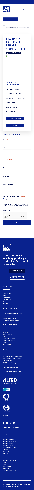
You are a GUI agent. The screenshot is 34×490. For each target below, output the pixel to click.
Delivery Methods (7, 334)
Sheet (4, 464)
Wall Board (6, 468)
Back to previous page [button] (10, 19)
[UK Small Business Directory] (6, 389)
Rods (4, 456)
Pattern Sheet (6, 454)
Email (7, 159)
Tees (4, 462)
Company (6, 176)
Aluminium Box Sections (9, 441)
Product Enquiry (8, 184)
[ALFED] (10, 381)
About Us (5, 332)
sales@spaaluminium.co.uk (14, 313)
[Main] (17, 234)
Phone (5, 168)
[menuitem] (3, 2)
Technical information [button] (15, 118)
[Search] (22, 9)
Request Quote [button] (16, 270)
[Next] (25, 234)
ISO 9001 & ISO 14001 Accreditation (12, 356)
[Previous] (8, 234)
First (4, 147)
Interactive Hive (17, 486)
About (3, 2)
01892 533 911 (27, 2)
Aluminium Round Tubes (9, 460)
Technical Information (9, 340)
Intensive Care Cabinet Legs (10, 367)
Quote (20, 2)
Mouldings (5, 449)
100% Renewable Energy (9, 363)
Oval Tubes (6, 451)
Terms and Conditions (9, 338)
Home (4, 25)
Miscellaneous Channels (9, 447)
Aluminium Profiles (8, 435)
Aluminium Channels (8, 439)
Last (4, 155)
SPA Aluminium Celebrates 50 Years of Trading (15, 365)
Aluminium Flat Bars (8, 443)
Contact (9, 2)
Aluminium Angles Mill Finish (10, 437)
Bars (4, 458)
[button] (30, 9)
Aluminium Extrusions (11, 428)
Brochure (15, 2)
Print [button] (15, 125)
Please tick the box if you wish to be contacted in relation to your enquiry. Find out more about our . (16, 206)
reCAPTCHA (7, 210)
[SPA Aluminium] (6, 9)
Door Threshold (7, 466)
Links (4, 342)
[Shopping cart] (25, 9)
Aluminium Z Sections (8, 445)
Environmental (6, 336)
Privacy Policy (7, 207)
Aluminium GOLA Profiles (9, 470)
